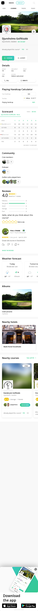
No (27, 49)
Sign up (20, 3)
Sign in (11, 3)
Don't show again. (19, 609)
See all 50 (30, 358)
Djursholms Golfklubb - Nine (10, 114)
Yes (23, 49)
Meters (34, 111)
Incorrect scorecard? (30, 145)
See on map (21, 42)
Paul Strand (15, 231)
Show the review (8, 250)
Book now (25, 405)
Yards (28, 111)
